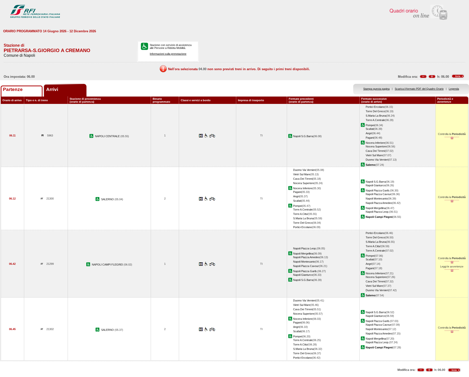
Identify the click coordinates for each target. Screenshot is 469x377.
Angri (369, 133)
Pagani (370, 137)
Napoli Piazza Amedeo (379, 202)
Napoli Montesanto (377, 198)
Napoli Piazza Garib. (378, 190)
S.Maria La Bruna (376, 115)
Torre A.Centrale (375, 120)
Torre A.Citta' (300, 213)
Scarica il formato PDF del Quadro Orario (419, 88)
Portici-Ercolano (375, 106)
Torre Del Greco (375, 111)
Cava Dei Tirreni (375, 150)
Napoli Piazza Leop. (377, 211)
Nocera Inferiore (375, 142)
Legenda (454, 88)
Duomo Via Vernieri (377, 159)
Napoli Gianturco (375, 185)
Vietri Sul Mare (374, 155)
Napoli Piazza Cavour (378, 194)
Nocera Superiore (376, 146)
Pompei (370, 125)
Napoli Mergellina (376, 208)
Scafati (370, 128)
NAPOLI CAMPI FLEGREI (108, 264)
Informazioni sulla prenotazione (168, 53)
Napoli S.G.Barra (303, 136)
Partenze (13, 89)
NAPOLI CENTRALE (107, 136)
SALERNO (108, 199)
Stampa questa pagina (376, 88)
